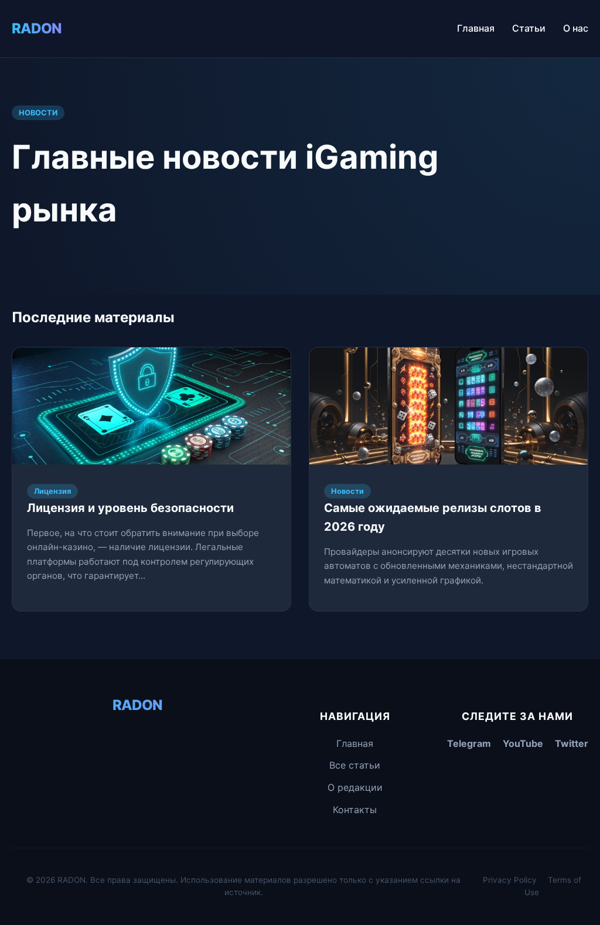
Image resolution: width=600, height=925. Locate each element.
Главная (476, 28)
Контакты (355, 809)
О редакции (355, 787)
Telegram (469, 743)
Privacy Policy (510, 880)
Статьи (529, 28)
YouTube (523, 743)
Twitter (571, 743)
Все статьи (354, 765)
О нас (575, 28)
